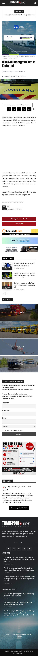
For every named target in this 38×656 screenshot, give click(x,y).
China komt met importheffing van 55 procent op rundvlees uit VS (24, 285)
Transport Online (18, 202)
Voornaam (5, 403)
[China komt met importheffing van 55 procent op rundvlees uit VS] (7, 285)
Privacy (29, 634)
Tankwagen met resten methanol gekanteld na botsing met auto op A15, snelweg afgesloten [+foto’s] (19, 579)
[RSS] (24, 549)
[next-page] (6, 293)
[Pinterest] (19, 109)
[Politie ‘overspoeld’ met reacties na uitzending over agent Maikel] (7, 275)
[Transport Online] (19, 2)
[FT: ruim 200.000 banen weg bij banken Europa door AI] (7, 266)
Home (4, 56)
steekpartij (11, 209)
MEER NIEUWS (11, 56)
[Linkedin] (29, 109)
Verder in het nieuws (23, 56)
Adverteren (15, 634)
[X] (14, 109)
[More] (33, 109)
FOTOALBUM (7, 300)
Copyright (19, 637)
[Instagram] (14, 549)
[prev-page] (3, 293)
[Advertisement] (19, 149)
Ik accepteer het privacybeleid (12, 430)
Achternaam (6, 410)
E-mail (4, 418)
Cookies (23, 634)
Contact (7, 634)
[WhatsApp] (24, 109)
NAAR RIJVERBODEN (19, 507)
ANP (8, 206)
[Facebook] (9, 109)
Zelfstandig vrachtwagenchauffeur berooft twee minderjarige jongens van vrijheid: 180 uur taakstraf (19, 559)
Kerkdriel (19, 209)
